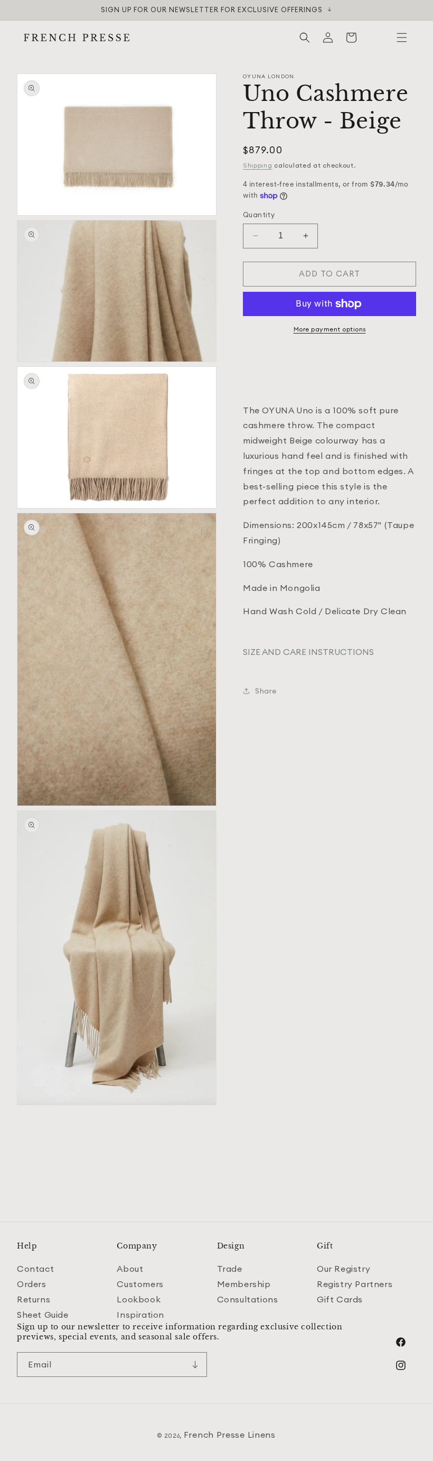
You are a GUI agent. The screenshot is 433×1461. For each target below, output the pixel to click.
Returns (33, 1299)
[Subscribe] (194, 1364)
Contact (35, 1268)
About (130, 1268)
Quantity (259, 214)
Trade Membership (244, 1276)
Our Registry (343, 1268)
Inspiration (140, 1314)
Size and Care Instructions (308, 651)
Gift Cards (340, 1299)
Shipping (257, 165)
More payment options (330, 329)
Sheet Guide (43, 1314)
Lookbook (139, 1299)
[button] (401, 37)
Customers (140, 1284)
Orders (31, 1284)
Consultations (247, 1299)
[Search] (304, 37)
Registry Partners (354, 1284)
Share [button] (266, 691)
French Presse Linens (230, 1434)
